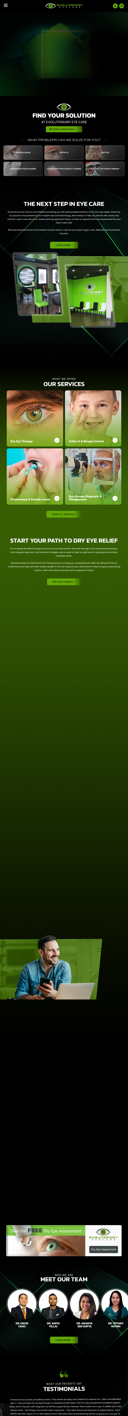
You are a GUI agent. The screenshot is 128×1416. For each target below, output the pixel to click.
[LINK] (35, 391)
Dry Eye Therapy (63, 582)
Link (23, 152)
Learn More (63, 245)
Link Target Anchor (16, 1289)
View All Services (63, 514)
